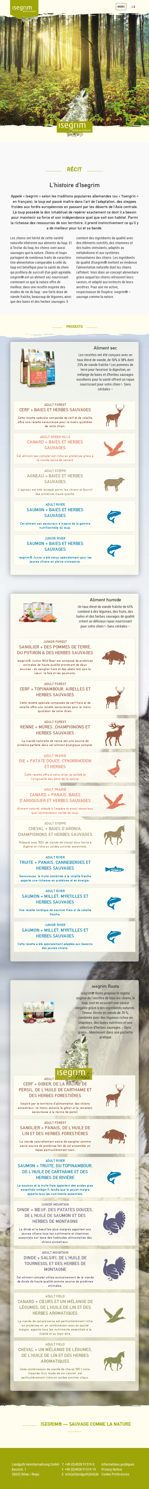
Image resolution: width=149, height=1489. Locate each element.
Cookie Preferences (115, 1474)
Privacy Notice (111, 1469)
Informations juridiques (117, 1464)
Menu (121, 6)
